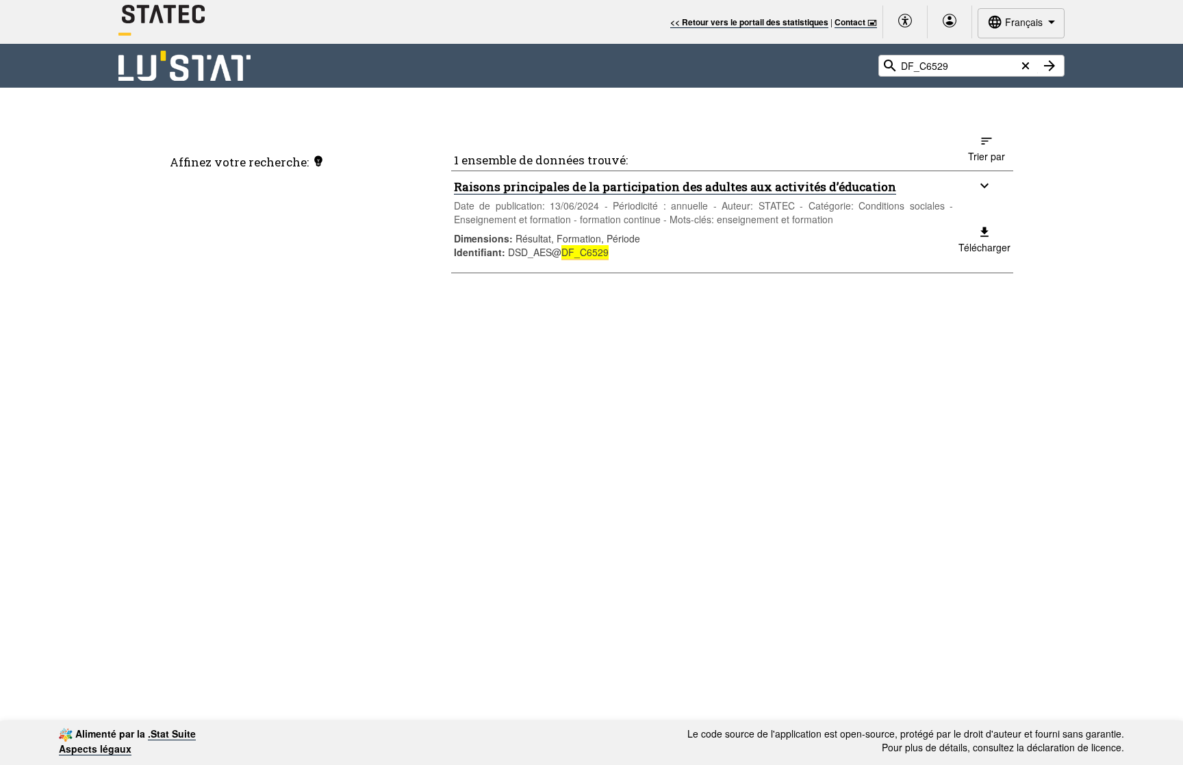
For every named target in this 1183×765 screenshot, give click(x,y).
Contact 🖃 (856, 22)
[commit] (1049, 66)
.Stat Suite (172, 733)
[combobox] (1021, 23)
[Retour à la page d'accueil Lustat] (184, 66)
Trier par (986, 156)
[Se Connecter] (949, 21)
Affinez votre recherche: (239, 162)
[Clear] (1025, 66)
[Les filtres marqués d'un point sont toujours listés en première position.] (318, 161)
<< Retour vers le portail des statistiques (749, 22)
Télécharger (984, 247)
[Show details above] (984, 185)
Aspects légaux (95, 748)
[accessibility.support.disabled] (905, 21)
